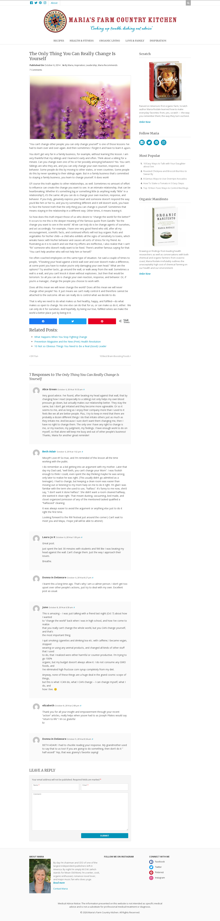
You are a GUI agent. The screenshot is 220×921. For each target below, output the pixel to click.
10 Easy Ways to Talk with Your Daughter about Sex (164, 165)
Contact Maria (60, 888)
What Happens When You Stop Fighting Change (60, 337)
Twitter (149, 142)
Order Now (145, 122)
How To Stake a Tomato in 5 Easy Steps (163, 183)
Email (85, 785)
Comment (37, 794)
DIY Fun (34, 356)
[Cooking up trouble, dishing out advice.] (110, 31)
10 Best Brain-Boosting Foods (115, 356)
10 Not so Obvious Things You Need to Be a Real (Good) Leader (70, 346)
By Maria (69, 65)
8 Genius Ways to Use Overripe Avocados (165, 178)
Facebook (142, 142)
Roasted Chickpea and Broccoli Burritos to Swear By (165, 173)
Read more (59, 882)
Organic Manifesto (153, 199)
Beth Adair (49, 451)
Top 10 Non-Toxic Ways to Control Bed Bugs (165, 188)
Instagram (163, 142)
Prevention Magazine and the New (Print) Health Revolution (67, 341)
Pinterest (156, 142)
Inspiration (79, 65)
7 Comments (36, 69)
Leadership (91, 65)
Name (36, 785)
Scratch (145, 54)
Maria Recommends (107, 65)
